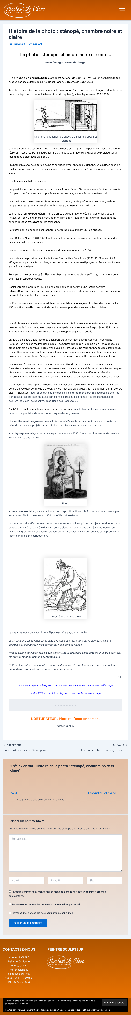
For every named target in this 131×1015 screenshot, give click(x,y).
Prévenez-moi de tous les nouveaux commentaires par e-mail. (46, 904)
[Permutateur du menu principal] (122, 10)
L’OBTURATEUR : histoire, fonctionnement (65, 719)
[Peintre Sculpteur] (66, 962)
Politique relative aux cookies (96, 1010)
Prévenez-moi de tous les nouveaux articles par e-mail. (42, 912)
